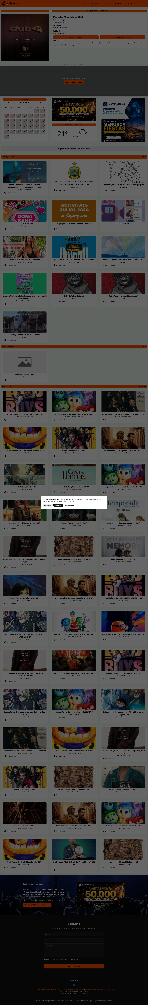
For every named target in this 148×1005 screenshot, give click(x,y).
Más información (69, 505)
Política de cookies (68, 501)
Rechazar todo (47, 505)
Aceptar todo (58, 505)
